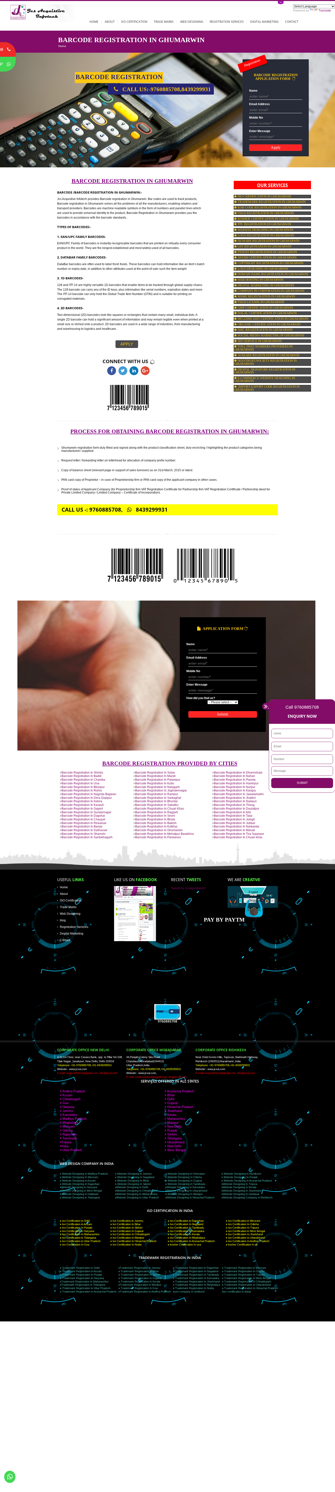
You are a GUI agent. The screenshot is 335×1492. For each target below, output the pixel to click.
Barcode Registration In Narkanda (236, 826)
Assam (67, 1095)
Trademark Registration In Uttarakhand (247, 1284)
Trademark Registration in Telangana (83, 1284)
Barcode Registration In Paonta (235, 779)
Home (94, 22)
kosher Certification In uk (242, 1244)
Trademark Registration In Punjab (81, 1274)
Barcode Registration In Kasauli (83, 804)
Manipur (172, 1122)
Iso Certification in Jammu (127, 1220)
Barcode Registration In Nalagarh (157, 787)
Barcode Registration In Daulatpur (236, 808)
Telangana (174, 1138)
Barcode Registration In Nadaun (235, 801)
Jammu (67, 1111)
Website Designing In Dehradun (186, 1173)
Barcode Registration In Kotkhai (156, 826)
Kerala (171, 1115)
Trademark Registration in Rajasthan (196, 1267)
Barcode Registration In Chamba (83, 779)
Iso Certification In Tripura (243, 1227)
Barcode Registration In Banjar (82, 826)
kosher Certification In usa (185, 1244)
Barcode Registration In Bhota (155, 819)
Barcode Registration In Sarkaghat (158, 797)
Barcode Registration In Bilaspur (83, 787)
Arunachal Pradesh (180, 1091)
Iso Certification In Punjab (76, 1227)
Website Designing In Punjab (240, 1177)
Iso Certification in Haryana (77, 1231)
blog (63, 920)
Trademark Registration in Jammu (140, 1267)
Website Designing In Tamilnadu (186, 1184)
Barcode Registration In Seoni (155, 815)
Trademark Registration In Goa (139, 1288)
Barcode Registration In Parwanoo (158, 837)
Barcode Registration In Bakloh (156, 823)
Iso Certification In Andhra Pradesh (248, 1241)
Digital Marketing (264, 22)
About (110, 22)
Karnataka (69, 1115)
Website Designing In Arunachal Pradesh (247, 1180)
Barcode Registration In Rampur (156, 794)
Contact (291, 22)
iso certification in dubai (237, 1291)
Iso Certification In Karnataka (186, 1231)
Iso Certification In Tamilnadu (186, 1227)
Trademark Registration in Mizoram (244, 1267)
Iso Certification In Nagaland (186, 1224)
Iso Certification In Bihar (126, 1224)
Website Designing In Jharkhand (242, 1190)
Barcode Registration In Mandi (155, 775)
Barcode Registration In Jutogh (234, 819)
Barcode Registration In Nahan (234, 775)
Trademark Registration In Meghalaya (197, 1284)
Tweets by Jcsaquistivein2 (188, 888)
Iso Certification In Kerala (184, 1234)
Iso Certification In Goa (75, 1244)
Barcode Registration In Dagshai (83, 815)
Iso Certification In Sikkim (127, 1227)
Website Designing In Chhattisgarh (136, 1190)
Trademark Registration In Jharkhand (197, 1281)
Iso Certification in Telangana (78, 1237)
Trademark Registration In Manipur (140, 1284)
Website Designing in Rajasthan (80, 1184)
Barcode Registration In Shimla (82, 772)
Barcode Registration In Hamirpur (236, 783)
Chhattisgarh (71, 1099)
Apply (126, 344)
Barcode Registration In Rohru (82, 790)
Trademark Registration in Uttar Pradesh (85, 1288)
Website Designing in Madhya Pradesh (84, 1173)
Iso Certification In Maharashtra (80, 1234)
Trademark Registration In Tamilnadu (196, 1274)
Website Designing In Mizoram (79, 1177)
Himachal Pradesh (179, 1107)
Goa (65, 1103)
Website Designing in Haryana (79, 1187)
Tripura (66, 1142)
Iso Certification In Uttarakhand (246, 1237)
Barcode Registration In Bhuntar (156, 801)
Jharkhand (174, 1111)
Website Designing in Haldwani (79, 1194)
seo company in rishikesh (189, 1291)
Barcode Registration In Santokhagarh (87, 837)
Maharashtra (175, 1119)
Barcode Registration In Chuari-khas (238, 837)
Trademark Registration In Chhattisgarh (247, 1281)
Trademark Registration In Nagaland (196, 1271)
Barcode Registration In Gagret (82, 808)
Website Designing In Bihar (132, 1180)
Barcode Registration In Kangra (235, 790)
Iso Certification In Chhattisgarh (131, 1234)
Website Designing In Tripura (240, 1184)
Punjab (171, 1130)
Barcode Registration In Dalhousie (84, 830)
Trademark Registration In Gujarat (140, 1278)
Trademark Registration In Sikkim (140, 1274)
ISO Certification (134, 22)
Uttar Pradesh (72, 1150)
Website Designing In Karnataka (186, 1187)
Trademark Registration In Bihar (139, 1271)
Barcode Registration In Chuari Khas (159, 808)
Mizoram (68, 1126)
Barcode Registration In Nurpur (234, 787)
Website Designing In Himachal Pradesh (190, 1197)
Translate (325, 10)
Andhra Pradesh (73, 1091)
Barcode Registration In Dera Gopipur (87, 797)
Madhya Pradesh (74, 1119)
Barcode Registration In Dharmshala (238, 772)
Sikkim (171, 1134)
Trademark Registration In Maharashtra (84, 1281)
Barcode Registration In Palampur (157, 779)
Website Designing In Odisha (184, 1177)
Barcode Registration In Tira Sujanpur (239, 833)
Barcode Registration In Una (80, 783)
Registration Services (227, 22)
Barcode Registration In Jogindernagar (161, 790)
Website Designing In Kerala (239, 1187)
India (65, 1146)
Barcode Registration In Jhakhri (235, 797)
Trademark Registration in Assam (81, 1271)
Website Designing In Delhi (132, 1187)
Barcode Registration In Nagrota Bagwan (89, 794)
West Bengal (175, 1150)
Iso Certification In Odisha (243, 1224)
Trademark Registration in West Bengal (247, 1278)
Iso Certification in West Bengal (246, 1231)
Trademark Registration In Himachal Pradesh (250, 1288)
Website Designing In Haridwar (241, 1194)
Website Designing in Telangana (80, 1197)
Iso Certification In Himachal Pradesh (134, 1241)
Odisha (67, 1130)
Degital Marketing (71, 933)
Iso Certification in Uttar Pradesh (81, 1241)
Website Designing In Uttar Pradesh (137, 1197)
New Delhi (173, 1126)
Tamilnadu (69, 1138)
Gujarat (172, 1103)
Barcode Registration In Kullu (154, 783)
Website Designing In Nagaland (135, 1177)
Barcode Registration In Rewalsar (84, 823)
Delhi (170, 1099)
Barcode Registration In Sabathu (157, 804)
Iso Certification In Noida (127, 1244)
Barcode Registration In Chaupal (83, 819)
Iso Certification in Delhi (75, 1220)
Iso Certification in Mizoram (243, 1220)
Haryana (68, 1107)
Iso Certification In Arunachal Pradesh (192, 1241)
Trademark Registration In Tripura (244, 1274)
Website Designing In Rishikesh (242, 1173)
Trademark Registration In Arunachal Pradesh (88, 1291)
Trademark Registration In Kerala (140, 1281)
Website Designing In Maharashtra (136, 1194)
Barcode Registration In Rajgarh (156, 812)
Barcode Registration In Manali (234, 830)
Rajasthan (69, 1134)
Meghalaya (70, 1122)
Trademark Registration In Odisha (244, 1271)
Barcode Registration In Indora (82, 801)
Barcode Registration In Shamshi (83, 833)
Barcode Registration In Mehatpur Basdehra (164, 833)
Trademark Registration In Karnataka (196, 1278)
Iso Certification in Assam (76, 1224)
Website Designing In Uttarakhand (187, 1190)
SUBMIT (302, 783)
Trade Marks (164, 22)
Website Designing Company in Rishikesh (247, 1197)
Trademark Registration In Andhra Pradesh (145, 1291)
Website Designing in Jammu (134, 1173)
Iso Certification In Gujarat (127, 1231)
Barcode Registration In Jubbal (234, 823)
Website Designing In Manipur (185, 1194)
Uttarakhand (175, 1142)
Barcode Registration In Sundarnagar (86, 812)
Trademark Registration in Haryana (82, 1278)
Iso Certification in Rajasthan (186, 1220)
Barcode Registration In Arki (232, 812)
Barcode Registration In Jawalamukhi (239, 794)
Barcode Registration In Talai (233, 815)
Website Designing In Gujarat (184, 1180)
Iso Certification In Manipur (128, 1237)
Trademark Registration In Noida (194, 1288)
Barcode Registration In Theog (234, 804)
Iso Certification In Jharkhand (245, 1234)
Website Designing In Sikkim (133, 1184)
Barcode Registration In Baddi (82, 775)
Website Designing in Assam (78, 1180)
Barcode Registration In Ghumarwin (159, 830)
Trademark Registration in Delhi (80, 1267)
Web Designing (191, 22)
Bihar (170, 1095)
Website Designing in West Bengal (81, 1190)
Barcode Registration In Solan (155, 772)
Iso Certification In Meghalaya (187, 1237)
